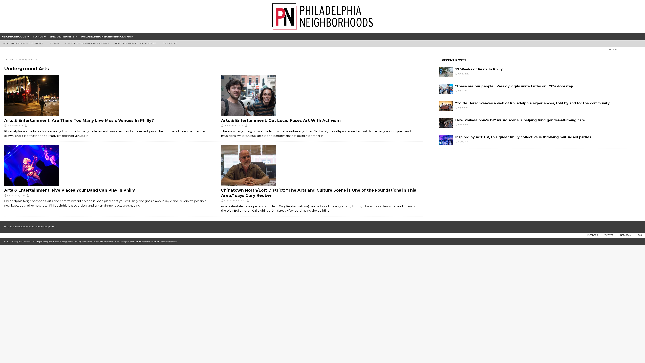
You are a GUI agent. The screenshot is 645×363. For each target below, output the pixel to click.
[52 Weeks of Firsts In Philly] (446, 72)
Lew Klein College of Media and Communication (133, 241)
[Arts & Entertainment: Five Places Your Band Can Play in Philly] (105, 165)
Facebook (592, 235)
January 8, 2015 (15, 125)
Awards (54, 43)
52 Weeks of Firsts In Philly (479, 69)
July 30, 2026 (463, 74)
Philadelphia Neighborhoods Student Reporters (30, 226)
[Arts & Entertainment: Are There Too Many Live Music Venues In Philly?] (105, 95)
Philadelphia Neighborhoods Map (107, 36)
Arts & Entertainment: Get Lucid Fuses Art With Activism (281, 120)
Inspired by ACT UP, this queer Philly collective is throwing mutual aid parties (523, 137)
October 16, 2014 (16, 195)
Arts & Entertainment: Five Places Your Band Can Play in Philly (69, 190)
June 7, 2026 (463, 125)
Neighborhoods (14, 36)
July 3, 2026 (463, 108)
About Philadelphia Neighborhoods (23, 43)
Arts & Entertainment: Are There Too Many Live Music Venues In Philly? (79, 120)
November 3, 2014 (234, 125)
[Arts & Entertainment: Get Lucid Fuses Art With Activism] (322, 95)
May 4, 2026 (463, 141)
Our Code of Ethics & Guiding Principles (87, 43)
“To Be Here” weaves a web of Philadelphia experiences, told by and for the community (532, 103)
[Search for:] (624, 49)
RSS (640, 235)
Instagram (625, 235)
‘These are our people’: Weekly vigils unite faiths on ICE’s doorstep (514, 86)
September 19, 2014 (234, 200)
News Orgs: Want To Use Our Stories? (135, 43)
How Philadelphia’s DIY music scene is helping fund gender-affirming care (520, 120)
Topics (38, 36)
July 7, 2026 (463, 91)
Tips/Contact (170, 43)
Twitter (609, 235)
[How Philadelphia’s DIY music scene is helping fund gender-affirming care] (446, 123)
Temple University (168, 241)
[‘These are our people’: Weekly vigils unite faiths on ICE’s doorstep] (446, 89)
